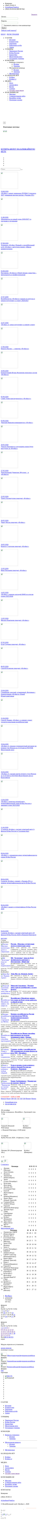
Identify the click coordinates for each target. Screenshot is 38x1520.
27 (12, 1316)
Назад (8, 1098)
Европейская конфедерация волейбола (21, 1361)
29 (2, 1335)
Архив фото (13, 85)
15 (2, 1331)
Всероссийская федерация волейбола (20, 1367)
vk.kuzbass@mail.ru (12, 7)
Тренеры (17, 66)
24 (6, 1316)
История (12, 40)
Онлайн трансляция (16, 90)
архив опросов (6, 1348)
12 (8, 1330)
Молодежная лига (15, 57)
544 (24, 1098)
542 (18, 1098)
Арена (11, 47)
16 (4, 1331)
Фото (11, 83)
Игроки (16, 64)
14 (12, 1313)
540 (12, 1098)
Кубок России (14, 53)
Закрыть (34, 14)
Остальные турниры (16, 58)
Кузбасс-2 (12, 79)
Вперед (28, 1098)
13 (10, 1330)
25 (8, 1333)
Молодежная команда (13, 1442)
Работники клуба (15, 45)
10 (4, 1313)
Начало (3, 1098)
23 (4, 1333)
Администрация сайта (17, 96)
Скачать (12, 88)
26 (10, 1333)
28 (14, 1333)
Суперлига (5, 1164)
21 (14, 1314)
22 (2, 1333)
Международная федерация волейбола (21, 1355)
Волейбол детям (15, 98)
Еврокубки (13, 55)
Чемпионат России (16, 51)
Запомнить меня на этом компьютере (17, 25)
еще (2, 1370)
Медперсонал (14, 73)
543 (21, 1098)
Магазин (12, 94)
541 (15, 1098)
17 (6, 1331)
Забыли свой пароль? (8, 30)
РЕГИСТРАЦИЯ (13, 34)
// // (4, 1514)
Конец (34, 1098)
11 (6, 1330)
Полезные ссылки (15, 100)
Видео (11, 87)
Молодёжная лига (7, 1228)
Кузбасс (12, 77)
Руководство (13, 41)
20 (12, 1331)
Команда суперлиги (12, 1435)
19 (10, 1331)
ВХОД (3, 34)
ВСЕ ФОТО (9, 1337)
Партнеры (13, 43)
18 (8, 1331)
